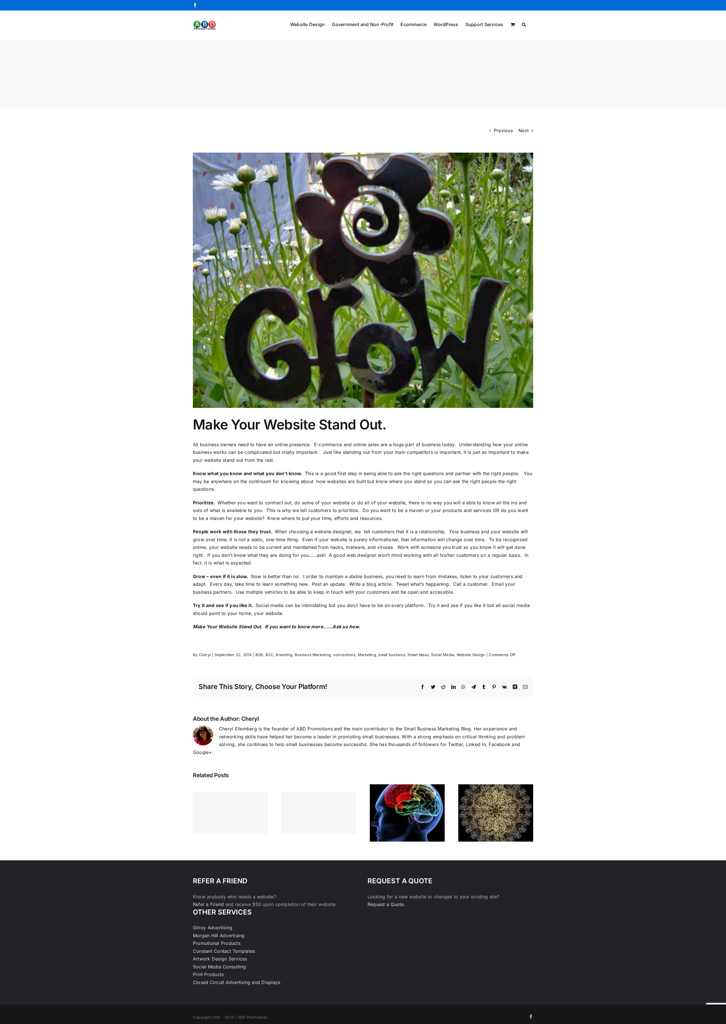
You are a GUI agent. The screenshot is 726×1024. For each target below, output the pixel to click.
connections (344, 654)
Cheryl (205, 654)
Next (523, 130)
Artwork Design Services (220, 959)
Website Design (471, 654)
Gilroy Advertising (212, 927)
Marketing (367, 654)
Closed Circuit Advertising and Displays (236, 982)
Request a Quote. (386, 904)
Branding (284, 654)
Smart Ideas (418, 654)
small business (391, 654)
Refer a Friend (209, 904)
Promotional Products (216, 943)
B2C (269, 654)
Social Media (442, 654)
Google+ (202, 752)
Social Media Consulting (219, 967)
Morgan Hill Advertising (219, 935)
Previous (503, 130)
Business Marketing (313, 654)
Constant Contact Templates (224, 951)
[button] (524, 23)
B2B (259, 654)
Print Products (208, 974)
